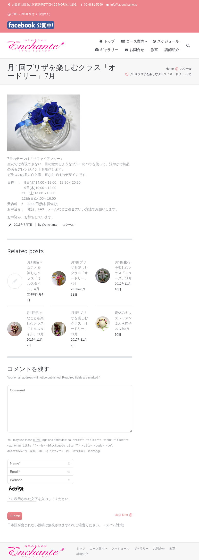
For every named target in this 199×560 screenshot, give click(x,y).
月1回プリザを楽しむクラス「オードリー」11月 (79, 323)
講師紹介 (82, 554)
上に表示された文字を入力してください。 (39, 499)
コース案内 (97, 548)
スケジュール (120, 548)
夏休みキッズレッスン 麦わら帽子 (125, 318)
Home (170, 68)
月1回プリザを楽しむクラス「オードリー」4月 (79, 272)
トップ (80, 548)
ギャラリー (141, 548)
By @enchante (47, 224)
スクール (186, 68)
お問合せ (159, 548)
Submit (15, 516)
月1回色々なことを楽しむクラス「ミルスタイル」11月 (35, 323)
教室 (172, 548)
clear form (121, 515)
